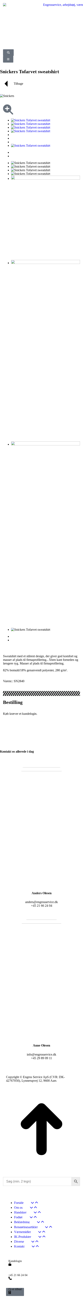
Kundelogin (15, 1261)
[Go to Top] (41, 1169)
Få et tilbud (15, 1289)
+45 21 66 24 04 (17, 1275)
